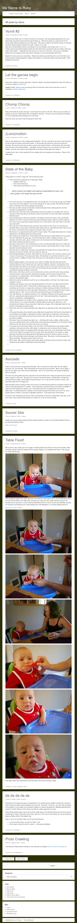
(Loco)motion (15, 133)
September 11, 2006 (16, 173)
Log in (9, 907)
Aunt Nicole (10, 887)
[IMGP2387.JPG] (38, 531)
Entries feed (10, 909)
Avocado (12, 358)
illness (15, 66)
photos (15, 431)
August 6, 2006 (15, 843)
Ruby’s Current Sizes (16, 14)
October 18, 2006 (16, 108)
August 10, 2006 (15, 799)
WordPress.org (11, 913)
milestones (17, 95)
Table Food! (14, 439)
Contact (33, 14)
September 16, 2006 (16, 137)
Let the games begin (21, 74)
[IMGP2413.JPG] (38, 666)
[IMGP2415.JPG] (38, 756)
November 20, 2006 (16, 35)
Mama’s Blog (11, 889)
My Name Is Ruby (16, 7)
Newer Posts (21, 859)
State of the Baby (19, 168)
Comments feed (12, 911)
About (27, 14)
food (15, 403)
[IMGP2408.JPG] (38, 621)
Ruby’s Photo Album (13, 895)
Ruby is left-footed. (11, 425)
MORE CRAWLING (19, 89)
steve (26, 35)
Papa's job (10, 893)
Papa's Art (10, 891)
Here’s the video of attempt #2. (57, 847)
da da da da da (17, 795)
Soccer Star (14, 412)
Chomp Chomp (17, 104)
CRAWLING (22, 84)
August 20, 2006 (15, 444)
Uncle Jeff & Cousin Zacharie (16, 897)
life (14, 350)
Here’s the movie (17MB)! (13, 508)
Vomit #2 (12, 31)
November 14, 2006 (16, 78)
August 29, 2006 (15, 363)
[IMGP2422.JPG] (38, 711)
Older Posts (9, 859)
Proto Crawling (17, 838)
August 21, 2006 (15, 416)
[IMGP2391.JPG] (38, 576)
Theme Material (28, 920)
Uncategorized (18, 852)
